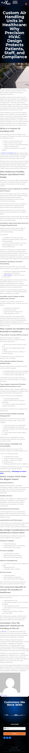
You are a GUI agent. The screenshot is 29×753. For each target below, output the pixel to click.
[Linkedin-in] (4, 738)
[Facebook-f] (7, 738)
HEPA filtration (8, 275)
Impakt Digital (16, 750)
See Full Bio (3, 696)
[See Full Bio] (7, 696)
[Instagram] (10, 738)
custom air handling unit (8, 153)
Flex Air (4, 631)
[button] (26, 4)
